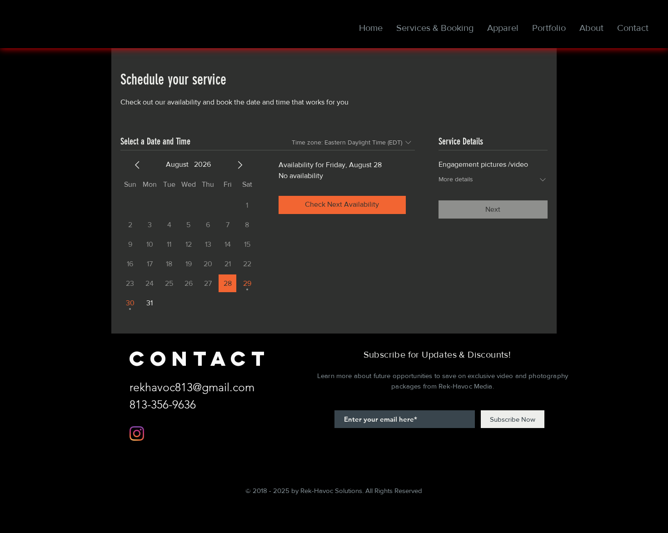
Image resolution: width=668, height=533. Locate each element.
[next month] (239, 164)
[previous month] (137, 164)
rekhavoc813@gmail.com (192, 387)
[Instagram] (137, 433)
